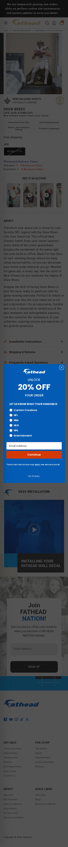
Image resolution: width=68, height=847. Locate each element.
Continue (34, 455)
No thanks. (34, 476)
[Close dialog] (61, 367)
